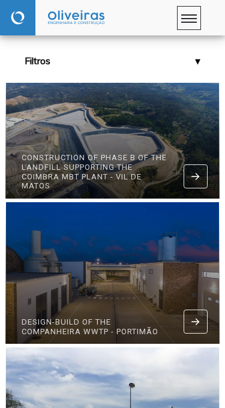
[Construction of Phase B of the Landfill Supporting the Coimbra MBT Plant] (196, 176)
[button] (112, 61)
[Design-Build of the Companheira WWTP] (196, 322)
